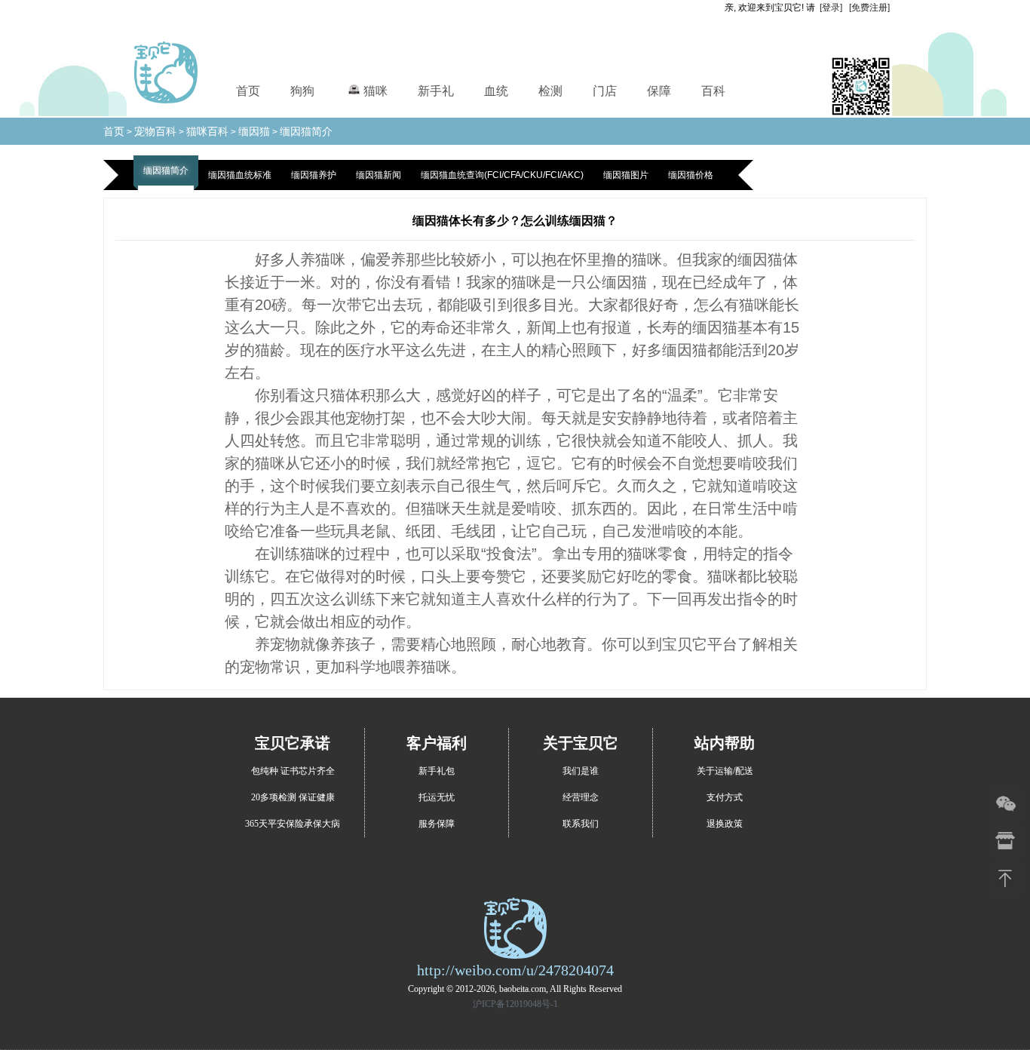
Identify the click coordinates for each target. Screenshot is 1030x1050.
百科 (713, 90)
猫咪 (375, 90)
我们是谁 (581, 771)
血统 (496, 90)
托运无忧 (436, 797)
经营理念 (581, 797)
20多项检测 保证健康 (293, 797)
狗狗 (302, 90)
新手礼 (436, 90)
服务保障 (436, 823)
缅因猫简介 (306, 131)
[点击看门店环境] (1005, 841)
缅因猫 (254, 131)
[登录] (831, 7)
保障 (659, 90)
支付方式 (725, 797)
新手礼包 (436, 771)
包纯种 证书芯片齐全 (293, 771)
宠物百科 (155, 131)
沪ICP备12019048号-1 (515, 1004)
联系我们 (581, 823)
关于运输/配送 (725, 771)
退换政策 (725, 823)
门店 (605, 90)
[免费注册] (869, 7)
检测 (550, 90)
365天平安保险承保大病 (292, 823)
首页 (248, 90)
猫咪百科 (207, 131)
